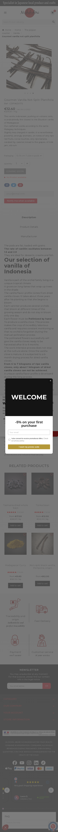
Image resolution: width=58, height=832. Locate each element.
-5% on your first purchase (29, 423)
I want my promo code (29, 447)
